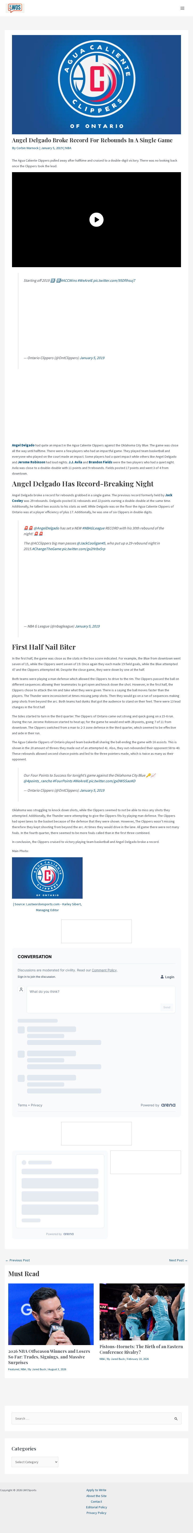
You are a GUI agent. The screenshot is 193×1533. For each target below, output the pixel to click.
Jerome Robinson (31, 462)
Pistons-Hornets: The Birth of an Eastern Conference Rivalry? (141, 1349)
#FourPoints (62, 780)
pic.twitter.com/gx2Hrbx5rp (83, 548)
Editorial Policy (96, 1507)
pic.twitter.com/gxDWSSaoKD (112, 780)
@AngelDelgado (46, 528)
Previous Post (17, 1260)
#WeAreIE (84, 280)
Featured (13, 1369)
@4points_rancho (38, 780)
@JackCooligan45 (91, 543)
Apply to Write (96, 1490)
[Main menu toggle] (182, 8)
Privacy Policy (96, 1513)
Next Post (178, 1260)
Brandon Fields (100, 462)
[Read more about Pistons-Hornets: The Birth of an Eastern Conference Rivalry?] (142, 1312)
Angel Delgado (23, 445)
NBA (68, 148)
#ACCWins (69, 280)
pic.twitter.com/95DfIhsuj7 (114, 280)
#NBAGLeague (93, 528)
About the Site (96, 1496)
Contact (96, 1501)
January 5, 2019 (92, 357)
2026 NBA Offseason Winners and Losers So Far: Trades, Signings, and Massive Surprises (49, 1356)
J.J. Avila (75, 462)
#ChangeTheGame (46, 548)
